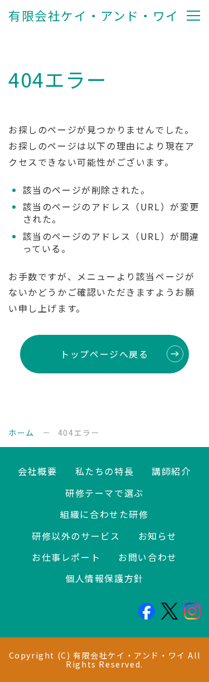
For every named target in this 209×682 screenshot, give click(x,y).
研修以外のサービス (76, 535)
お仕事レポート (66, 557)
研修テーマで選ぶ (104, 493)
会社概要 (37, 471)
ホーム (21, 432)
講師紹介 (171, 471)
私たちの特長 (104, 471)
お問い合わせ (147, 557)
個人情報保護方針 (104, 578)
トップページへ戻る (104, 354)
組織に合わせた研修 (104, 514)
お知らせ (157, 535)
